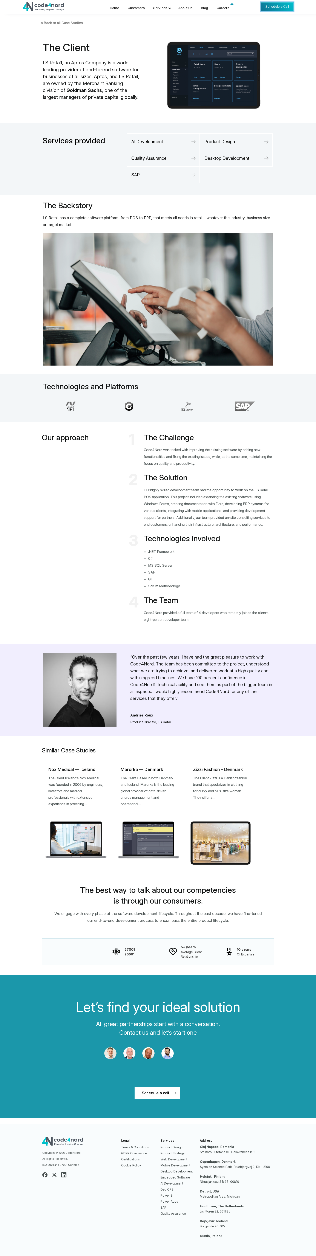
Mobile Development (175, 1165)
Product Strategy (173, 1153)
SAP (135, 174)
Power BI (167, 1195)
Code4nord (79, 1142)
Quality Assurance (149, 158)
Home (114, 8)
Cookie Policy (131, 1165)
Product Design (219, 141)
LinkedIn (63, 1174)
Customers (136, 8)
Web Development (174, 1159)
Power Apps (169, 1201)
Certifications (130, 1159)
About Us (185, 8)
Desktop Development (226, 158)
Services (160, 8)
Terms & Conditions (135, 1147)
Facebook (45, 1174)
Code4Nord (55, 7)
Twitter (54, 1174)
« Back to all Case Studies (62, 23)
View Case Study (76, 822)
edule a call (155, 1093)
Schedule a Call (277, 7)
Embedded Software (175, 1177)
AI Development (147, 141)
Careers (223, 8)
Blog (204, 8)
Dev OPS (167, 1189)
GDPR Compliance (134, 1153)
